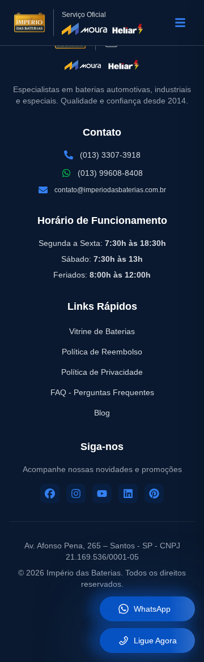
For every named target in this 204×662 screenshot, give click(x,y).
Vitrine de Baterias (102, 331)
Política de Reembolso (102, 351)
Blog (102, 412)
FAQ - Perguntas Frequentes (102, 392)
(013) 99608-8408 (110, 173)
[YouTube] (102, 493)
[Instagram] (76, 493)
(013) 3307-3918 (110, 154)
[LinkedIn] (128, 493)
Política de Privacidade (102, 372)
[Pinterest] (154, 493)
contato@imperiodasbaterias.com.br (110, 190)
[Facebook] (50, 493)
